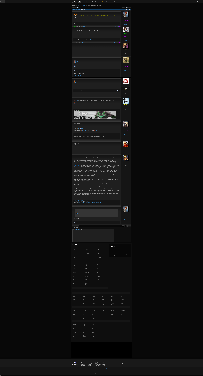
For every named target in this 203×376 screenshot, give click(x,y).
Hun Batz (86, 265)
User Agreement (89, 368)
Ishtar (98, 265)
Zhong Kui (84, 339)
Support (112, 368)
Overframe (103, 364)
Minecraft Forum (97, 362)
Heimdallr (93, 313)
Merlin (98, 271)
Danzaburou (99, 258)
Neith (76, 64)
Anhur (98, 248)
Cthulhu (103, 299)
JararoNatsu (74, 26)
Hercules (74, 264)
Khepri (74, 269)
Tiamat (74, 337)
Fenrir (98, 260)
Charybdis (93, 310)
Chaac (86, 256)
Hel (92, 328)
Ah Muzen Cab (75, 309)
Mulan (122, 313)
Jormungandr (87, 268)
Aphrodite (86, 249)
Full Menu (114, 1)
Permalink (115, 26)
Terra (122, 303)
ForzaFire (89, 364)
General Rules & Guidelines (81, 5)
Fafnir (112, 299)
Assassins (74, 293)
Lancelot (74, 299)
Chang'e (84, 325)
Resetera (89, 362)
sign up (79, 229)
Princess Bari (99, 276)
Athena (74, 252)
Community (107, 1)
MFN (3, 1)
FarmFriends (90, 363)
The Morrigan (85, 336)
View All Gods (75, 288)
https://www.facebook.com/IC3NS (78, 200)
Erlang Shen (123, 310)
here (91, 90)
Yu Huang (93, 337)
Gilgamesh (98, 261)
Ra (75, 81)
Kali (78, 128)
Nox (83, 332)
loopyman (74, 42)
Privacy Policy (95, 368)
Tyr (102, 317)
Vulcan (74, 284)
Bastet (98, 253)
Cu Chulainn (99, 257)
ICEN (74, 154)
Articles (115, 368)
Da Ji (85, 258)
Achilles (74, 246)
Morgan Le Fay (87, 272)
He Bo (82, 128)
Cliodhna (93, 296)
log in (76, 229)
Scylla (86, 279)
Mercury (86, 271)
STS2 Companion (104, 365)
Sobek (98, 279)
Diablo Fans (103, 363)
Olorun (74, 333)
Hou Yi (98, 264)
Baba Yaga (93, 324)
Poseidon (76, 61)
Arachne (74, 295)
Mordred (74, 272)
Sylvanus (112, 303)
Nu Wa (98, 273)
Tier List (96, 1)
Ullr (97, 283)
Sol (73, 280)
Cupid (74, 258)
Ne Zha (98, 272)
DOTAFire (89, 361)
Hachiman (84, 313)
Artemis (86, 250)
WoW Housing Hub (98, 364)
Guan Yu (112, 311)
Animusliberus (126, 84)
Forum (74, 7)
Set (73, 303)
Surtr (121, 315)
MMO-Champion (97, 365)
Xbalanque (86, 284)
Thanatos (93, 303)
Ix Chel (83, 329)
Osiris (98, 275)
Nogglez (125, 104)
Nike (102, 314)
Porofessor (83, 362)
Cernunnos (74, 256)
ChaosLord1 (125, 147)
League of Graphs (84, 361)
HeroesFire (89, 365)
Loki (75, 60)
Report (84, 26)
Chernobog (74, 311)
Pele (73, 276)
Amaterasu (86, 248)
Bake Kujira (122, 296)
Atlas (86, 252)
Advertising (99, 368)
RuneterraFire (83, 365)
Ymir (75, 66)
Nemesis (86, 273)
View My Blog (125, 24)
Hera (73, 329)
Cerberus (98, 254)
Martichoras (84, 315)
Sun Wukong (84, 130)
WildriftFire (83, 364)
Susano (98, 280)
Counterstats (83, 363)
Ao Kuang (74, 324)
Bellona (74, 254)
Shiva (102, 315)
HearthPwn (103, 362)
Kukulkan (86, 269)
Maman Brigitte (85, 331)
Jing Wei (74, 268)
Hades (74, 328)
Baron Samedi (87, 253)
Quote (118, 26)
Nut (73, 275)
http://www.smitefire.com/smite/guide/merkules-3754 (85, 203)
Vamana (79, 125)
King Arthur (113, 313)
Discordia (74, 260)
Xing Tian (98, 284)
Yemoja (74, 286)
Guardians (103, 293)
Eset (85, 260)
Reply (77, 7)
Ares (96, 130)
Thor (75, 62)
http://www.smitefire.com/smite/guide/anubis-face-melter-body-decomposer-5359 (89, 202)
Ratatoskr (98, 277)
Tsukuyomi (86, 283)
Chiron (74, 257)
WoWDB (96, 363)
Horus (86, 264)
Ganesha (74, 261)
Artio (98, 250)
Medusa (74, 271)
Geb (85, 261)
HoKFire (110, 361)
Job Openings (103, 368)
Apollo (98, 249)
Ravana (74, 279)
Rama (86, 277)
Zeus (75, 65)
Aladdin (74, 248)
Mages (74, 320)
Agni (75, 82)
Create (86, 1)
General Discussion (77, 9)
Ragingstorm (126, 127)
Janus (93, 329)
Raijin (83, 335)
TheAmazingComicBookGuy (126, 212)
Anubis (74, 249)
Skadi (74, 318)
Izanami (93, 314)
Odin (85, 275)
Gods (101, 1)
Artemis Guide (81, 39)
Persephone (84, 333)
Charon (98, 256)
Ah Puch (98, 246)
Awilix (98, 252)
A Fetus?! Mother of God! (77, 75)
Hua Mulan (74, 265)
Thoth (93, 336)
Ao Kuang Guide (90, 39)
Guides (91, 1)
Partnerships (108, 368)
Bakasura (76, 100)
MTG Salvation (97, 361)
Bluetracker (103, 361)
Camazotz (84, 296)
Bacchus (77, 15)
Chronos (86, 257)
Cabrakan (86, 254)
